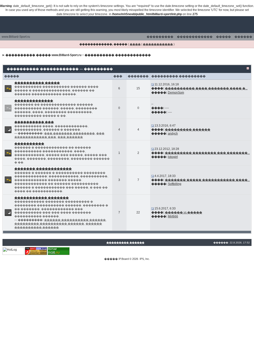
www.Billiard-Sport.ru (16, 36)
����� (223, 36)
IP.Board (124, 258)
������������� (33, 100)
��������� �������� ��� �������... (207, 153)
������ (243, 36)
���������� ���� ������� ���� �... (206, 88)
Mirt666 (173, 216)
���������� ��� (34, 122)
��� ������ (70, 137)
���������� (29, 143)
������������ (195, 36)
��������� (160, 36)
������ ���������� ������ (75, 219)
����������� (158, 44)
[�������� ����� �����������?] (8, 88)
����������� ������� (41, 198)
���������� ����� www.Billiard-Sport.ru (43, 55)
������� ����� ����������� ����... (207, 180)
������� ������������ (43, 168)
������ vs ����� (183, 212)
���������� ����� (37, 83)
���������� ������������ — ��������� (60, 69)
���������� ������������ (118, 55)
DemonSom (176, 92)
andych (173, 133)
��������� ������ (187, 129)
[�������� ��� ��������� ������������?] (8, 129)
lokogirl (173, 157)
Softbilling (174, 184)
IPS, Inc (144, 258)
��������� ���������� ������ (49, 223)
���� (135, 44)
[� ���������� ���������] (152, 84)
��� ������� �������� (69, 133)
